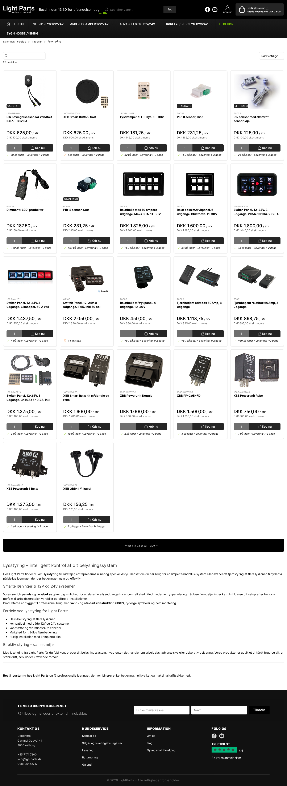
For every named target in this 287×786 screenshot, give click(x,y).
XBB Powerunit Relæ (248, 395)
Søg (169, 9)
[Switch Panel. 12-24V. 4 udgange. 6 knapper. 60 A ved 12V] (30, 277)
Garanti (87, 764)
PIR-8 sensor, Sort (76, 209)
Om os (151, 735)
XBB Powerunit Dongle (136, 395)
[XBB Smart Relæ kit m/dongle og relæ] (86, 370)
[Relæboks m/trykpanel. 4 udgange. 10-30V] (143, 277)
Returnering (90, 757)
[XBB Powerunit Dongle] (143, 370)
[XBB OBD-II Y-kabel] (86, 463)
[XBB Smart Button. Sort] (86, 91)
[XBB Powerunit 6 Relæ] (30, 463)
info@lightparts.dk (29, 759)
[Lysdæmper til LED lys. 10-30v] (143, 91)
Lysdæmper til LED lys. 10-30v (142, 117)
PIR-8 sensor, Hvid (190, 117)
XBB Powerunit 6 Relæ (22, 488)
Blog (150, 743)
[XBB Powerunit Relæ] (257, 370)
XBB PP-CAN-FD (188, 395)
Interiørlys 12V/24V (48, 24)
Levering (87, 750)
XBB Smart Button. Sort (79, 117)
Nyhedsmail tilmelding (161, 750)
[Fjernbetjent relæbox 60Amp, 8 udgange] (200, 277)
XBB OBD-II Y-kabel (77, 488)
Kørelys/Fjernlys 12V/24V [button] (187, 24)
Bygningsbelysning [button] (22, 33)
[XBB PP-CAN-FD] (200, 370)
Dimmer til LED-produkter (25, 209)
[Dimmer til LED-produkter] (30, 184)
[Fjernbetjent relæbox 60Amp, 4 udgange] (257, 277)
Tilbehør (37, 41)
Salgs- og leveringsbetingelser (102, 743)
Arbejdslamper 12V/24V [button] (89, 24)
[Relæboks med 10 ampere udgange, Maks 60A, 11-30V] (143, 184)
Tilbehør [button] (226, 24)
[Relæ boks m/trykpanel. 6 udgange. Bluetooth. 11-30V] (200, 184)
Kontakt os (89, 735)
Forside (21, 41)
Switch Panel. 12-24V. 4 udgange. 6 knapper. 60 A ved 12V (28, 307)
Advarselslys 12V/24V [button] (137, 24)
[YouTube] (214, 9)
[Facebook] (207, 9)
